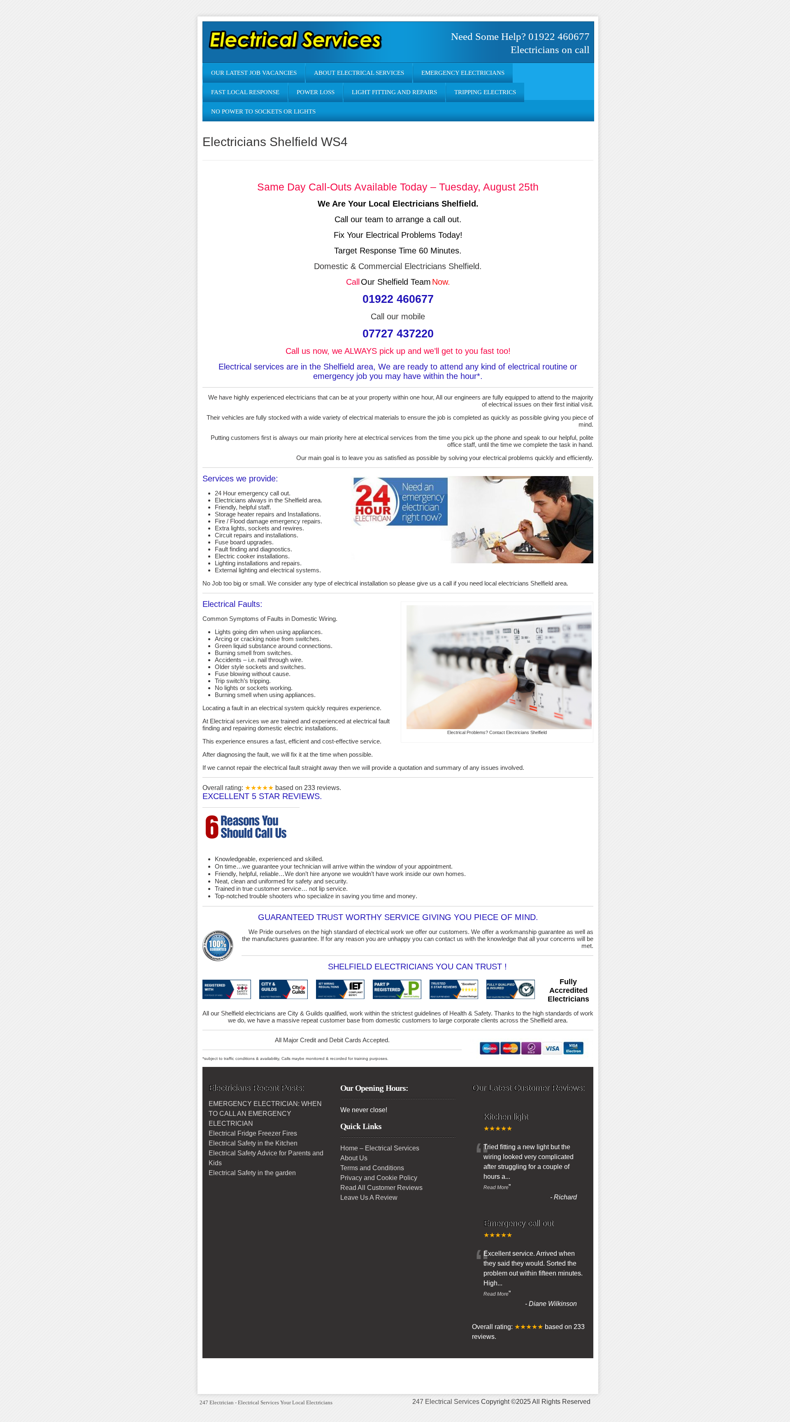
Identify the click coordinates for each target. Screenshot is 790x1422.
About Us (353, 1158)
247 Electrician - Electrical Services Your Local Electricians (266, 1402)
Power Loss (316, 92)
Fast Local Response (245, 92)
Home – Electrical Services (379, 1148)
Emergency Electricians (462, 73)
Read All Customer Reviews (381, 1187)
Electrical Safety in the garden (252, 1172)
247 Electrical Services (445, 1401)
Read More (496, 1187)
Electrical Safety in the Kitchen (253, 1143)
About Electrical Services (359, 73)
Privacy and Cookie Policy (378, 1177)
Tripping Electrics (485, 92)
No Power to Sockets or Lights (263, 111)
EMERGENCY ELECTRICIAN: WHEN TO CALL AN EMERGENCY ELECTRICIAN (265, 1113)
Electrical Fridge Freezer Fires (253, 1133)
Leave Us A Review (368, 1197)
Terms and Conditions (372, 1167)
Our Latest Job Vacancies (254, 73)
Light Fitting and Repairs (394, 92)
